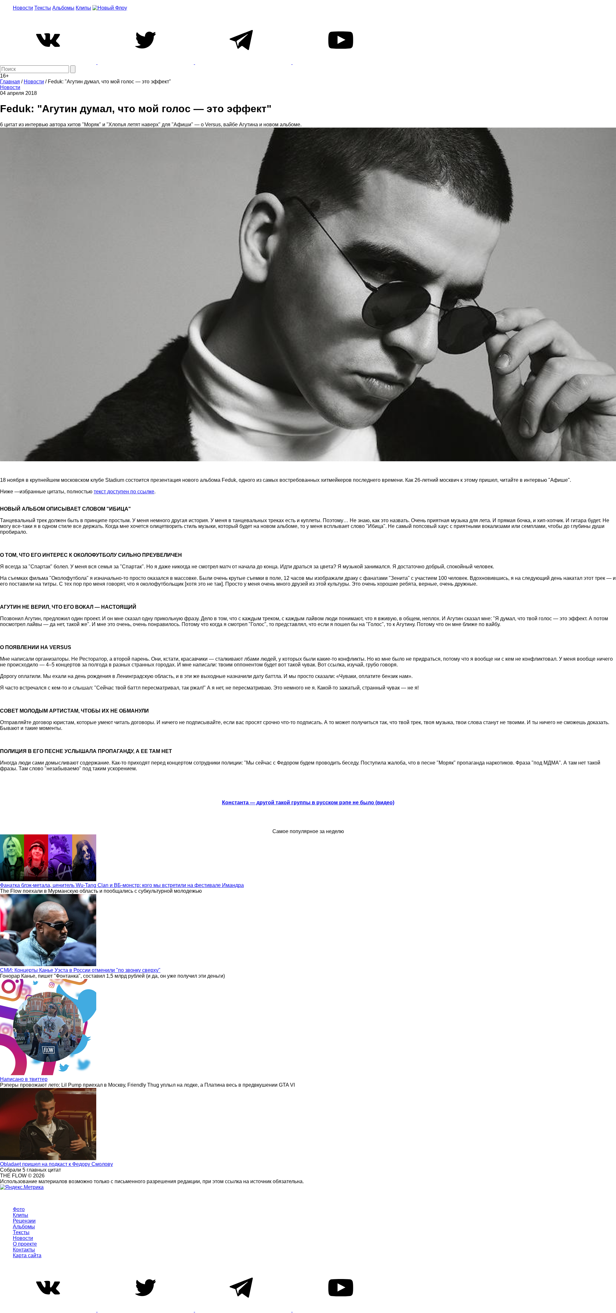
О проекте (25, 1244)
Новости (23, 8)
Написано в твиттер (23, 1079)
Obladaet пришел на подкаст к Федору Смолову (56, 1164)
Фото (19, 1209)
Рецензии (24, 1221)
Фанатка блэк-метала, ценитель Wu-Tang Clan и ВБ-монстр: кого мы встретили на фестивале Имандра (122, 885)
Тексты (42, 8)
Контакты (24, 1249)
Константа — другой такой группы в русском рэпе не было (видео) (308, 802)
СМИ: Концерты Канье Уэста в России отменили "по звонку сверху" (80, 970)
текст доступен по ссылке (124, 491)
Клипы (83, 8)
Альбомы (63, 8)
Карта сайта (27, 1255)
